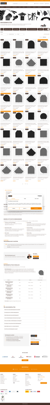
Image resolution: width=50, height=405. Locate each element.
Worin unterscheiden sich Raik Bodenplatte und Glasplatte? (13, 320)
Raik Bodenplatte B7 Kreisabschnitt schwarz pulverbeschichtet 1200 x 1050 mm (43, 124)
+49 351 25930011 (42, 376)
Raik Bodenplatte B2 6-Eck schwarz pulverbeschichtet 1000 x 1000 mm (18, 142)
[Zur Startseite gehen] (3, 3)
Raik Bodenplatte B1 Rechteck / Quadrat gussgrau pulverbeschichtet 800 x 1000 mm (6, 160)
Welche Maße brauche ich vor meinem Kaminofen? (11, 326)
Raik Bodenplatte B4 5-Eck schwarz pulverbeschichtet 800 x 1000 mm (30, 142)
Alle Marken (25, 360)
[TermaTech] (45, 356)
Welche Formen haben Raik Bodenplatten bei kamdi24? (12, 309)
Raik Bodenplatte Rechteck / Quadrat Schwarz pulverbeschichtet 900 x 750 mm (31, 124)
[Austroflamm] (21, 356)
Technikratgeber (15, 375)
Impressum (26, 385)
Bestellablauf (2, 375)
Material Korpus (11, 34)
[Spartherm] (13, 356)
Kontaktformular (40, 375)
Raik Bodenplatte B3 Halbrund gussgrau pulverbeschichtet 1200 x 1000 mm (18, 106)
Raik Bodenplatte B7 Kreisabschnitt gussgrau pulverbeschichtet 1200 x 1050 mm (18, 70)
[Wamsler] (37, 356)
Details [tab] (25, 198)
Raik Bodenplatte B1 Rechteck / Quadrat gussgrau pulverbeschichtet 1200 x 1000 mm (18, 52)
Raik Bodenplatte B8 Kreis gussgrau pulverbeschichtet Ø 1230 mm (6, 124)
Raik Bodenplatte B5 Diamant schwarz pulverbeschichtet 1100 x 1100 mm (30, 106)
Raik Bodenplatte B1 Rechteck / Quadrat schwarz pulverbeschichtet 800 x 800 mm (43, 70)
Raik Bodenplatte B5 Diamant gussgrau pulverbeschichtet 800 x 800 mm (6, 177)
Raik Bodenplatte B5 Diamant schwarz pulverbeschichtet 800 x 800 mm (30, 159)
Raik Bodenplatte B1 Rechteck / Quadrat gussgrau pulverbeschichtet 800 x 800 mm (43, 142)
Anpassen (24, 208)
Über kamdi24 (27, 375)
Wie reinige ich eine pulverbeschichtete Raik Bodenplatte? (12, 323)
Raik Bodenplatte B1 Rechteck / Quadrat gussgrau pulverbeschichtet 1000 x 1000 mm (18, 160)
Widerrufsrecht (27, 382)
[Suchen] (26, 4)
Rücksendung (2, 381)
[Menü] (3, 395)
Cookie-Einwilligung (28, 384)
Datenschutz (27, 381)
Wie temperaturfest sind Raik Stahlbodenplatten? (11, 312)
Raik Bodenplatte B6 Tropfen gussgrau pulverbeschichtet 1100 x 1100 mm (6, 88)
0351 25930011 (36, 256)
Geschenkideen (2, 383)
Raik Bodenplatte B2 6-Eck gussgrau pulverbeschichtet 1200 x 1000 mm (43, 106)
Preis (2, 34)
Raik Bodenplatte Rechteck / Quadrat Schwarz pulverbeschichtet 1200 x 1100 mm (30, 88)
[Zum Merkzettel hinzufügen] (11, 40)
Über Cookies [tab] (37, 198)
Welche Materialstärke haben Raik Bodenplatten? (11, 315)
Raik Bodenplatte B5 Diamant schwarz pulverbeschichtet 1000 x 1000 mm (18, 88)
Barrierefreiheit (27, 383)
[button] (46, 34)
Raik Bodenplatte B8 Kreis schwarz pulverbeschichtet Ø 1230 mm (18, 124)
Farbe (18, 34)
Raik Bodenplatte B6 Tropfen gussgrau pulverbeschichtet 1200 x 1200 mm (43, 52)
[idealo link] (19, 382)
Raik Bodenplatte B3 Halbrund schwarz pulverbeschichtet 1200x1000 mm (30, 52)
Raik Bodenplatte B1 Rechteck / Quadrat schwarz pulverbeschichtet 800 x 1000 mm (6, 142)
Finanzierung (2, 382)
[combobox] (18, 4)
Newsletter (39, 380)
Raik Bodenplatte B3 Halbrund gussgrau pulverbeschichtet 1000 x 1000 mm (43, 159)
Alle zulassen (36, 208)
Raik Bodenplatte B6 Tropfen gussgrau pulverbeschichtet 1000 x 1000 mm (43, 177)
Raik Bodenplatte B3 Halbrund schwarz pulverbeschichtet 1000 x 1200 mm (43, 88)
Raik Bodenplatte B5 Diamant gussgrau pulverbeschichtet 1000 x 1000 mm (18, 177)
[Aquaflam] (5, 356)
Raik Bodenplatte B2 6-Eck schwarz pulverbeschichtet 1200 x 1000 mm (5, 52)
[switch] (2, 400)
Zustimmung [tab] (13, 198)
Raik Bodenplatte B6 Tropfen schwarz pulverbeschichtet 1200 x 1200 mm (6, 106)
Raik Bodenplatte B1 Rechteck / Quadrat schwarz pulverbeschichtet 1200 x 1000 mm (6, 70)
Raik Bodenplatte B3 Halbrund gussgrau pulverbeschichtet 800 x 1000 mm (30, 177)
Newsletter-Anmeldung (16, 381)
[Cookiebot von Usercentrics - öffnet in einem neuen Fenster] (38, 196)
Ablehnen (13, 208)
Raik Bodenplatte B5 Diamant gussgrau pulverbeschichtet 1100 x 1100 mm (30, 70)
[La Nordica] (29, 356)
